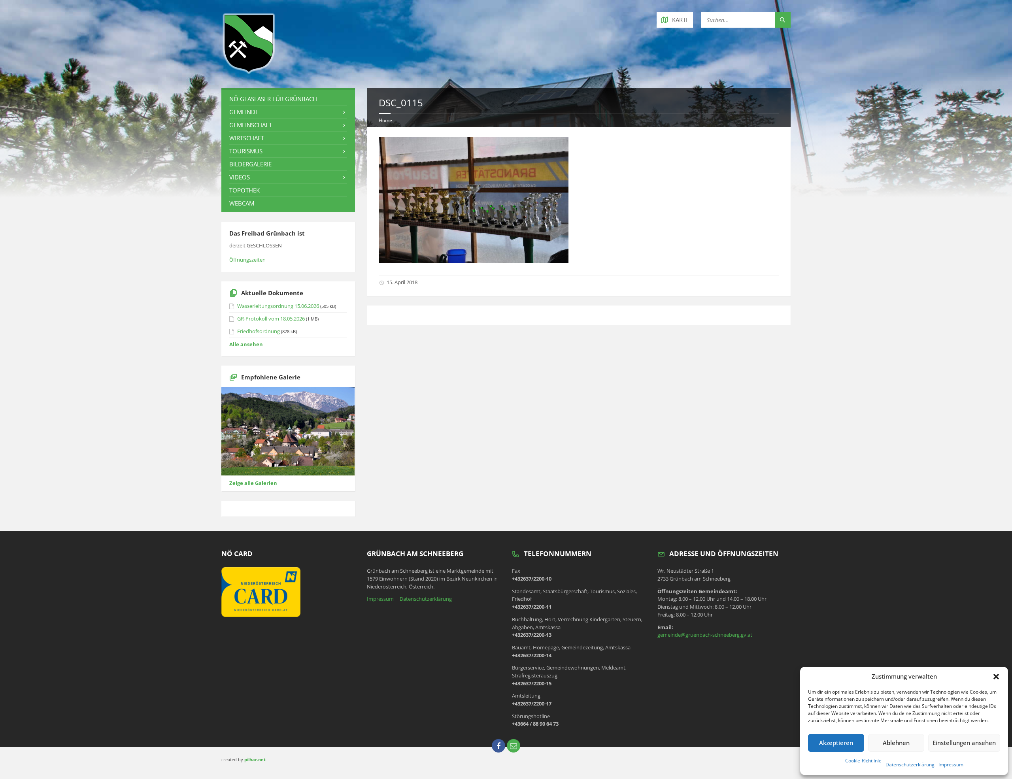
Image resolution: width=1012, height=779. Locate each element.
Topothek (244, 190)
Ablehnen (896, 743)
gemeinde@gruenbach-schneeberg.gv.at (704, 634)
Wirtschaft (246, 138)
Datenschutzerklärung (910, 764)
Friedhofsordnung (258, 331)
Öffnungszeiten (247, 259)
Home (385, 120)
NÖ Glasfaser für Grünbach (273, 99)
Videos (239, 177)
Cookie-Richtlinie (863, 760)
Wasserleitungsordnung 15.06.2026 (278, 305)
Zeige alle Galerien (253, 483)
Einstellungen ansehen (964, 743)
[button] (996, 677)
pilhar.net (255, 759)
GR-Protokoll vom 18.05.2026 (271, 318)
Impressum (950, 764)
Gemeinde (244, 112)
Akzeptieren (836, 743)
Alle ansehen (246, 344)
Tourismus (245, 151)
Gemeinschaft (250, 125)
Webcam (241, 203)
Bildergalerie (250, 164)
